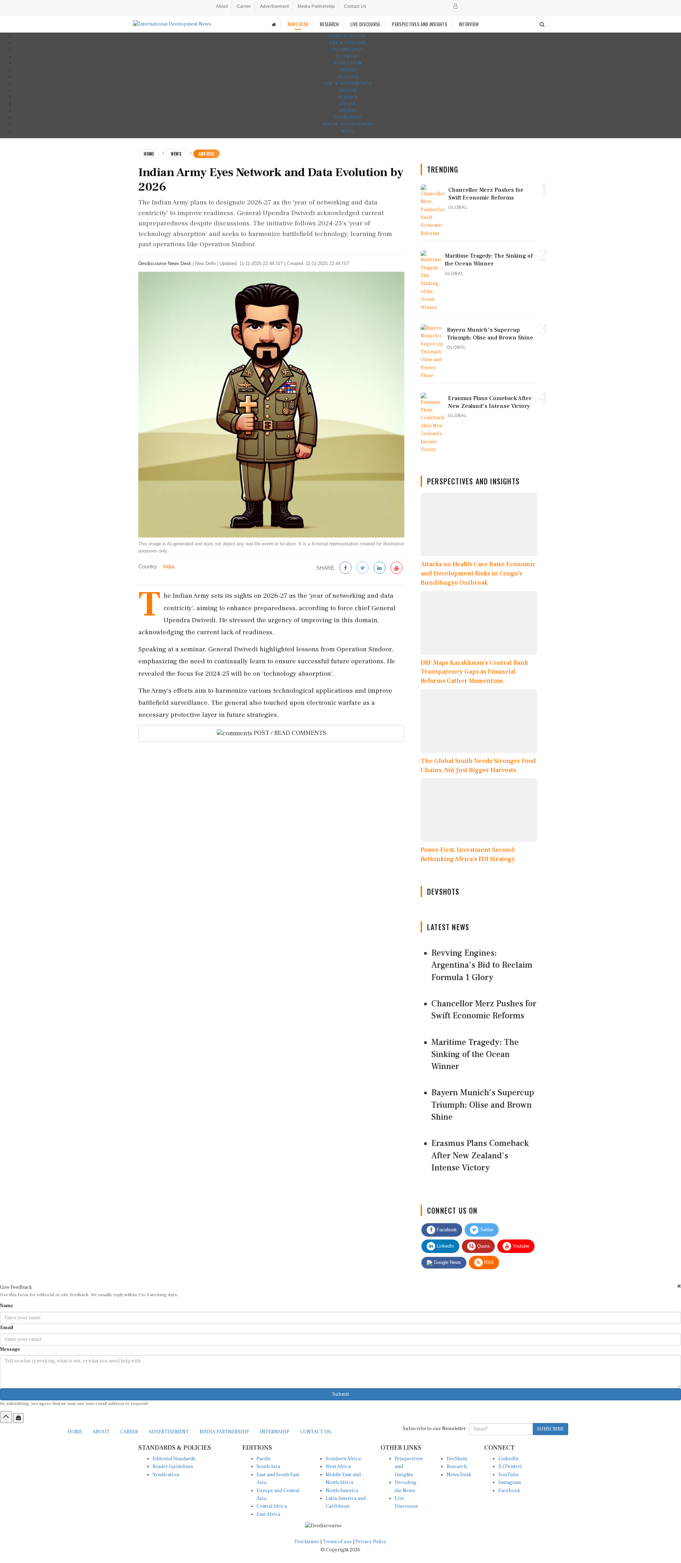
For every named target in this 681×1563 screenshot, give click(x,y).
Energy (347, 70)
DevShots (457, 1459)
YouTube (508, 1475)
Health (347, 90)
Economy (347, 56)
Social (347, 104)
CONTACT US (315, 1432)
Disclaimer (306, 1542)
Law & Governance (347, 83)
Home (149, 154)
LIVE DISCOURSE (365, 24)
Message (10, 1349)
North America (342, 1491)
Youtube (520, 1246)
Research (457, 1466)
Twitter (485, 1229)
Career (244, 6)
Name (6, 1306)
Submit (340, 1394)
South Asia (268, 1466)
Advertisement (274, 6)
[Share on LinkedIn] (379, 568)
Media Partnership (316, 6)
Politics (348, 76)
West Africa (338, 1466)
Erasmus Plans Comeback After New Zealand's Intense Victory (480, 1155)
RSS (488, 1262)
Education (348, 63)
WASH (347, 131)
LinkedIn (444, 1246)
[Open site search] (542, 24)
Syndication (166, 1475)
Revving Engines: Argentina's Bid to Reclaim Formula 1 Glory (481, 965)
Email (6, 1328)
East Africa (268, 1514)
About (222, 6)
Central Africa (271, 1506)
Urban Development (347, 124)
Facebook (446, 1229)
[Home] (274, 24)
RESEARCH (329, 24)
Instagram (509, 1482)
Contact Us (355, 6)
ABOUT (101, 1432)
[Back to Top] (6, 1417)
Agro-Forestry (347, 36)
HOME (74, 1432)
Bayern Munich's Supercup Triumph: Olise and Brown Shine (482, 1105)
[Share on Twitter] (362, 568)
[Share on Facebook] (345, 568)
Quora (482, 1246)
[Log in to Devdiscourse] (455, 6)
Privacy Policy (371, 1542)
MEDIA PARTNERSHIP (224, 1432)
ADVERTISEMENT (169, 1432)
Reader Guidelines (173, 1466)
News (176, 154)
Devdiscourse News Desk (164, 263)
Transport (348, 117)
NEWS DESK (298, 24)
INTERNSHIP (274, 1432)
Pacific (263, 1459)
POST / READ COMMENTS (289, 733)
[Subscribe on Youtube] (397, 568)
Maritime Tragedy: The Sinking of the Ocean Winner (475, 1054)
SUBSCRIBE (550, 1429)
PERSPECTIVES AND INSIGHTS (419, 24)
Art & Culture (347, 42)
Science (348, 97)
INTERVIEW (469, 24)
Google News (446, 1262)
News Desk (459, 1475)
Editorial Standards (174, 1459)
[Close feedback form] (679, 1286)
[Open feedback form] (18, 1418)
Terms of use (338, 1542)
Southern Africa (343, 1459)
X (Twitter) (510, 1466)
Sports (348, 110)
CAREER (129, 1432)
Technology (348, 49)
